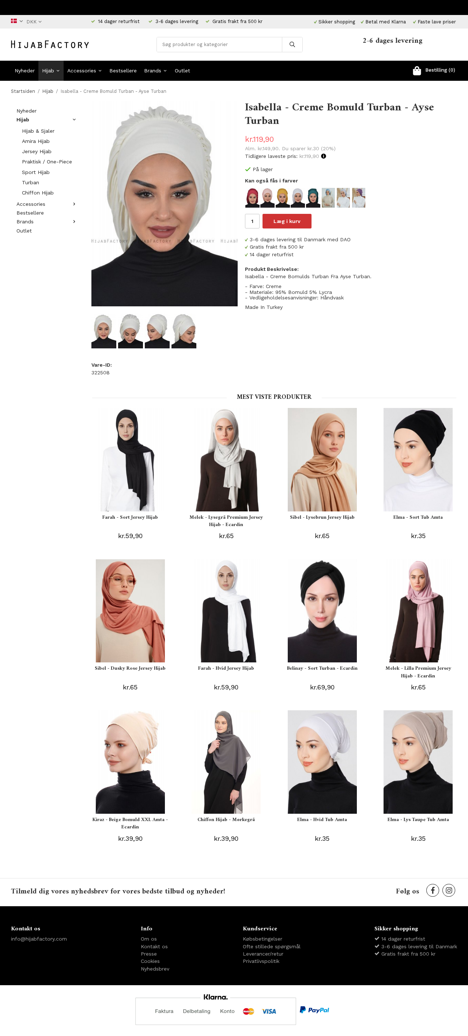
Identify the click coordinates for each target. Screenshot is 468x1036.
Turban (30, 182)
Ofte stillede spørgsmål (272, 946)
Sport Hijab (36, 172)
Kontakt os (154, 946)
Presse (149, 954)
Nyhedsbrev (155, 969)
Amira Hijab (36, 141)
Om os (149, 939)
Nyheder (25, 70)
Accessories (81, 70)
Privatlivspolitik (261, 961)
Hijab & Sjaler (38, 131)
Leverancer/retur (263, 954)
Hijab (48, 70)
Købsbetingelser (262, 939)
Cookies (150, 961)
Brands (152, 70)
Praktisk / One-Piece (47, 162)
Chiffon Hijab (38, 193)
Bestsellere (123, 70)
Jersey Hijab (37, 151)
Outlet (182, 70)
